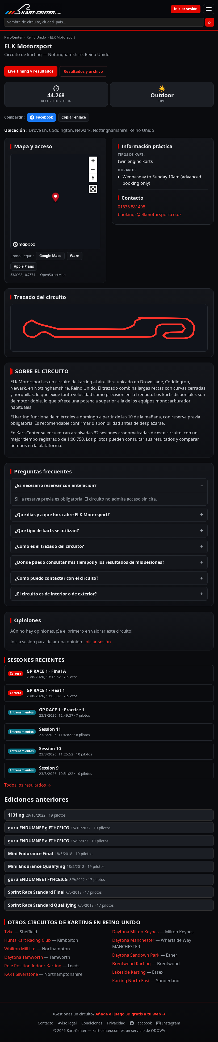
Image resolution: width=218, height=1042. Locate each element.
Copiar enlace (73, 117)
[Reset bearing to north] (93, 178)
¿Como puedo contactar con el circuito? (56, 578)
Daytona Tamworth (37, 957)
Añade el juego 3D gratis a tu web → (130, 1013)
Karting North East (145, 981)
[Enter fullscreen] (93, 189)
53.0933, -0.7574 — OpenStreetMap (38, 274)
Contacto (45, 1023)
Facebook (44, 117)
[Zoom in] (93, 161)
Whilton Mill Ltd (37, 949)
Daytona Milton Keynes (153, 932)
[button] (55, 197)
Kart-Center (13, 37)
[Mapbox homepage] (24, 244)
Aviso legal (67, 1023)
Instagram (171, 1023)
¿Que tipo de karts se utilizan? (47, 530)
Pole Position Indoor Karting (41, 966)
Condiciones (91, 1023)
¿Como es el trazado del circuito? (49, 546)
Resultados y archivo (83, 71)
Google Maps (50, 255)
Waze (74, 255)
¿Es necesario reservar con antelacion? (56, 485)
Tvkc (20, 932)
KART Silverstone (43, 974)
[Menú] (208, 9)
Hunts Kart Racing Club (41, 940)
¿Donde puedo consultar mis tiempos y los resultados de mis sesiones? (89, 562)
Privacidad (116, 1023)
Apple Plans (24, 266)
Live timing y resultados (30, 71)
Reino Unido (36, 37)
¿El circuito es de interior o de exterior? (56, 594)
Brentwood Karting (146, 964)
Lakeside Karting (137, 972)
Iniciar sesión (186, 8)
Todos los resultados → (27, 785)
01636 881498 (131, 207)
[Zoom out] (93, 169)
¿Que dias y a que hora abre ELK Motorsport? (62, 515)
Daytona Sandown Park (144, 955)
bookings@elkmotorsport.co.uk (150, 214)
